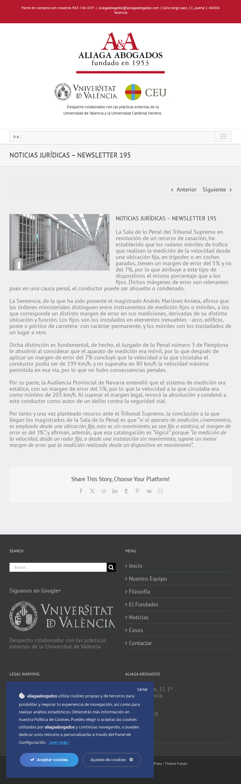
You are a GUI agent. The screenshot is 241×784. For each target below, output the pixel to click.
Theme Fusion (176, 763)
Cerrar (142, 689)
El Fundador (143, 604)
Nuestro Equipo (148, 579)
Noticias (139, 617)
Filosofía (139, 591)
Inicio (135, 566)
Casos (136, 630)
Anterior (186, 189)
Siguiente (214, 189)
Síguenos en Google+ (35, 590)
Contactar (140, 643)
